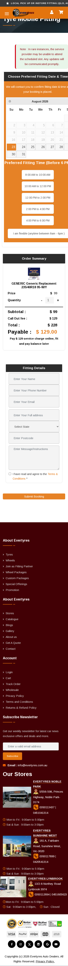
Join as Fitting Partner (19, 566)
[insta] (20, 944)
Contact (10, 648)
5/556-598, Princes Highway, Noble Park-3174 (48, 797)
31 (23, 154)
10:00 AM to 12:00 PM (38, 186)
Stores (10, 613)
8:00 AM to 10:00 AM (37, 174)
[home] (15, 13)
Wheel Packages (16, 572)
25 (32, 147)
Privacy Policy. (45, 961)
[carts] (62, 12)
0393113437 (47, 807)
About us (11, 636)
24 (23, 147)
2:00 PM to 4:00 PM (37, 209)
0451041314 (40, 812)
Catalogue (12, 619)
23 (13, 147)
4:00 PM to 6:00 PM (37, 220)
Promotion (12, 590)
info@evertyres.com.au (32, 765)
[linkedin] (38, 944)
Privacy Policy (15, 695)
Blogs (9, 625)
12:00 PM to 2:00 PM (37, 197)
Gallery (10, 631)
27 (52, 147)
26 (43, 147)
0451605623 (59, 894)
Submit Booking (34, 496)
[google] (47, 944)
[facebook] (11, 944)
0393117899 (47, 856)
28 (61, 147)
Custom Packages (17, 578)
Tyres (9, 554)
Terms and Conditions (19, 701)
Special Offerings (16, 584)
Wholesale (12, 689)
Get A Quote (13, 642)
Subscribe (12, 756)
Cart (8, 678)
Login (9, 672)
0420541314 (40, 861)
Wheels (10, 560)
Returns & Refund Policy (21, 707)
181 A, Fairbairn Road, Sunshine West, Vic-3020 (47, 846)
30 (13, 154)
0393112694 (42, 894)
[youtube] (56, 944)
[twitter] (29, 944)
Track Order (13, 684)
